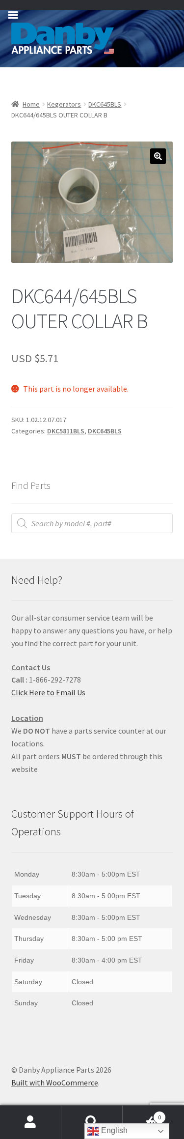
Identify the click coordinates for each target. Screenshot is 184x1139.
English (113, 1130)
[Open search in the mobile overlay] (92, 523)
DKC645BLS (104, 104)
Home (31, 104)
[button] (158, 156)
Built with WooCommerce (54, 1082)
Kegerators (64, 104)
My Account (30, 1122)
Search (92, 1122)
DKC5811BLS (65, 431)
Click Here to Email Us (48, 692)
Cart (142, 1114)
